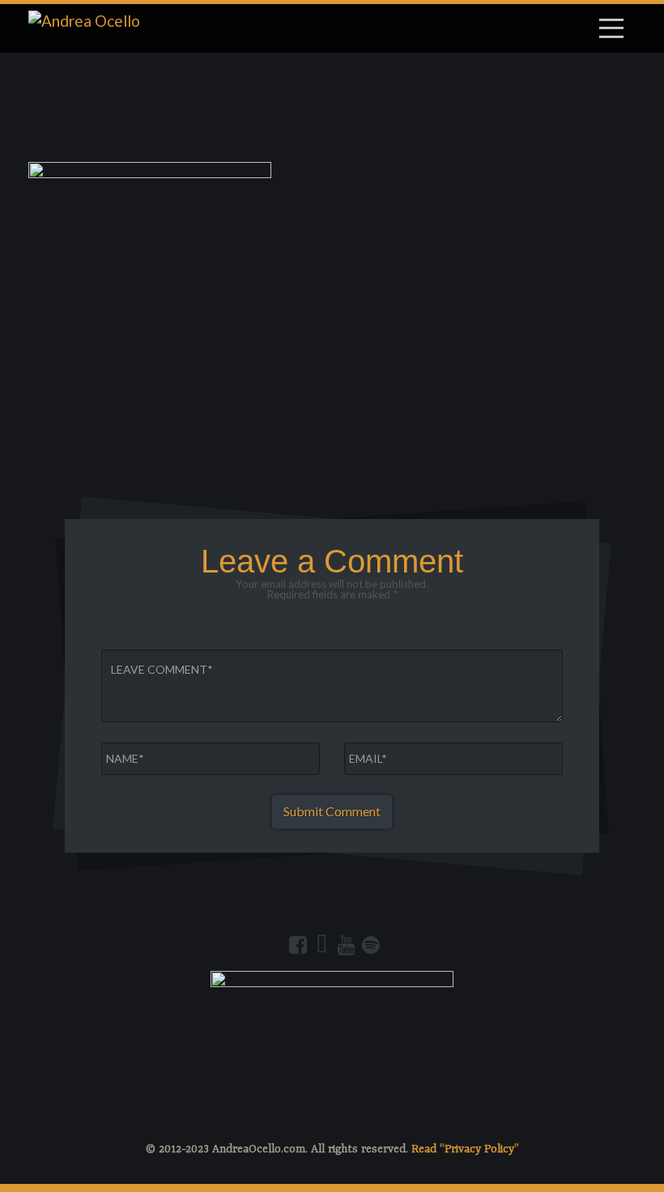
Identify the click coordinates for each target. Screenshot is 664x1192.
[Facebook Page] (298, 945)
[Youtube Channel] (346, 945)
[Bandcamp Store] (322, 945)
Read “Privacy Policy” (465, 1149)
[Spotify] (371, 945)
